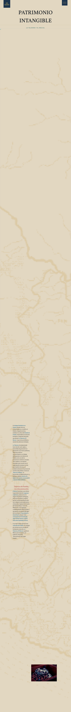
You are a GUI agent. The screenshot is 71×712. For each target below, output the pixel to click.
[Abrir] (64, 3)
